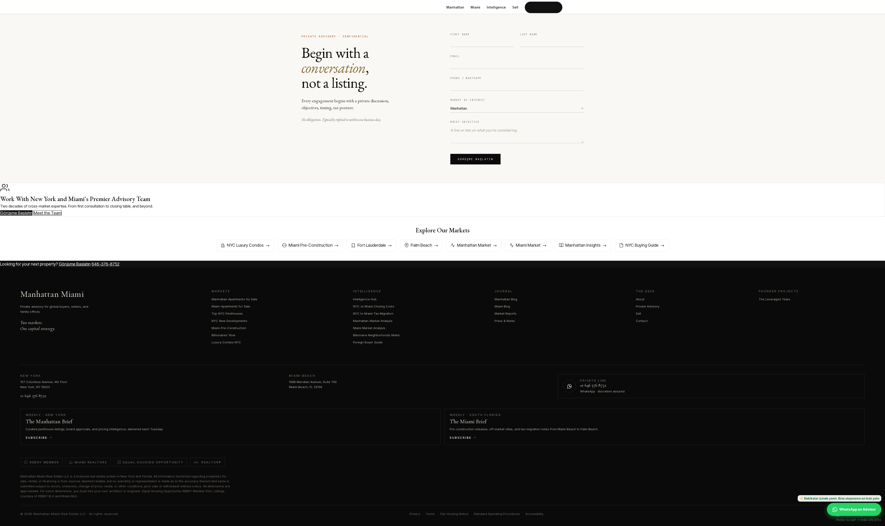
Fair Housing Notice (454, 514)
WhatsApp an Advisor (857, 509)
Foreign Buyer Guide (368, 342)
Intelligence (496, 7)
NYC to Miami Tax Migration (373, 313)
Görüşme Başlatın (543, 7)
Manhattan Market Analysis (373, 321)
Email (455, 56)
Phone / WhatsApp (465, 78)
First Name (460, 34)
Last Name (529, 34)
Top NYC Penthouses (227, 313)
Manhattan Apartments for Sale (234, 299)
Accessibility (534, 514)
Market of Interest (467, 100)
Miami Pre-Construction (229, 328)
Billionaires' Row (223, 335)
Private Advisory (647, 306)
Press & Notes (505, 321)
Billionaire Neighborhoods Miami (376, 335)
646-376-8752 (105, 264)
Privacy (415, 514)
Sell (515, 7)
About (640, 299)
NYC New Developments (229, 321)
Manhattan (455, 7)
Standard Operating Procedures (497, 514)
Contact (641, 321)
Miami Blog (502, 306)
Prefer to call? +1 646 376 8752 (858, 520)
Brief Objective (464, 121)
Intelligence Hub (365, 299)
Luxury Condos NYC (226, 342)
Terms (430, 514)
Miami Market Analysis (369, 328)
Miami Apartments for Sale (231, 306)
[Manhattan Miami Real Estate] (330, 7)
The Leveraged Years (774, 299)
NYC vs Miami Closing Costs (373, 306)
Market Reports (506, 313)
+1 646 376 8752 (33, 395)
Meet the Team (47, 212)
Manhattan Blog (506, 299)
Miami (475, 7)
